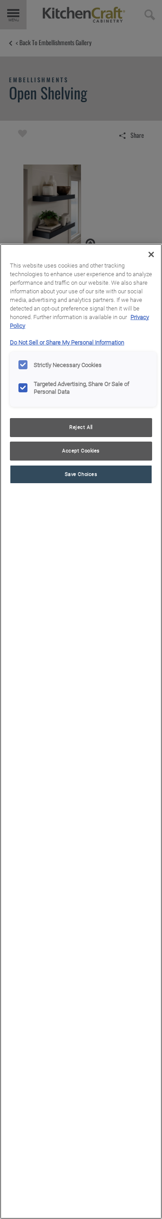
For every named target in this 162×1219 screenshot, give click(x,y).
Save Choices (81, 474)
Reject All (81, 427)
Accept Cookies (81, 450)
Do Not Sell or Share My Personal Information (67, 342)
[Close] (151, 254)
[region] (81, 731)
